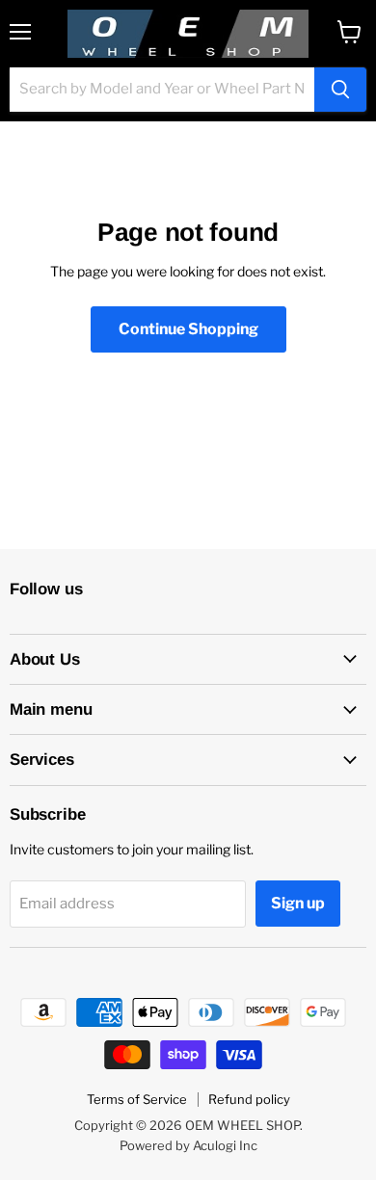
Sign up (298, 903)
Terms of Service (137, 1099)
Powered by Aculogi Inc (188, 1145)
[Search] (340, 89)
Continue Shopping (188, 329)
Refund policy (249, 1099)
